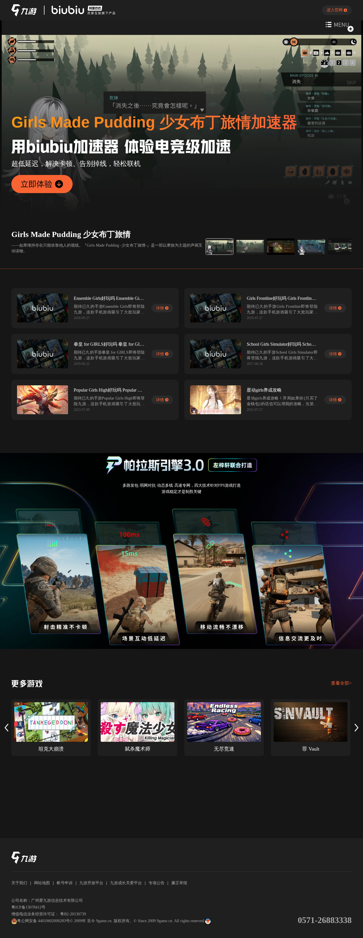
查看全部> (341, 683)
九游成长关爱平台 (126, 883)
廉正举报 (179, 883)
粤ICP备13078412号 (28, 907)
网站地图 (42, 883)
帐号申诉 (65, 883)
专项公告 (156, 883)
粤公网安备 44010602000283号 (43, 921)
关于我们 (19, 883)
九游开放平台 (91, 883)
